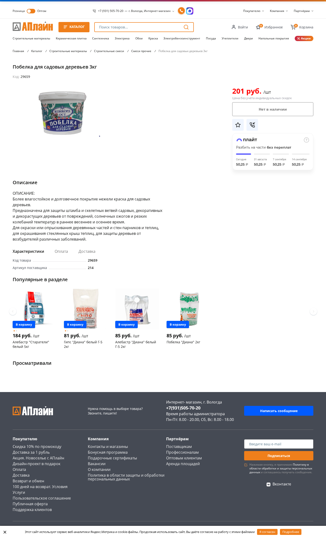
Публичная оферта (30, 503)
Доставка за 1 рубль (31, 452)
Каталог (36, 51)
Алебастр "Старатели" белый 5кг (31, 344)
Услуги (19, 492)
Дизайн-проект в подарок (36, 463)
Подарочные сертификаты (112, 458)
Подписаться (279, 455)
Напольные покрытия (273, 38)
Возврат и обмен (28, 481)
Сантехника (100, 38)
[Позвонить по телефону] (181, 11)
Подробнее (290, 532)
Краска (153, 38)
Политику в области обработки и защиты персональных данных (280, 468)
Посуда (211, 38)
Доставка (87, 251)
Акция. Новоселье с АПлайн (38, 458)
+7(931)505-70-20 (183, 408)
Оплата (61, 251)
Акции (306, 38)
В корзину (24, 324)
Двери (248, 38)
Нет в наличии (273, 109)
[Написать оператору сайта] (189, 11)
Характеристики (28, 251)
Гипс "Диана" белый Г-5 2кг (83, 344)
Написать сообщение (279, 411)
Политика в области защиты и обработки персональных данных (126, 477)
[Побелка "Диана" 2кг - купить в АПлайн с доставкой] (188, 308)
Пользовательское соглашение (42, 498)
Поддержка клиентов (32, 509)
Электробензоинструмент (181, 38)
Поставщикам (179, 446)
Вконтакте (282, 484)
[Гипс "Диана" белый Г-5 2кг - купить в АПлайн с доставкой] (86, 308)
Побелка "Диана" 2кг (183, 342)
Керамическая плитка (71, 38)
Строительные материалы (31, 38)
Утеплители (230, 38)
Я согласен (267, 532)
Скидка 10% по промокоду (37, 446)
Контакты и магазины (108, 446)
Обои (139, 38)
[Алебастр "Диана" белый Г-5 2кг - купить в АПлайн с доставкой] (137, 308)
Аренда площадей (183, 463)
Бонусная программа (108, 452)
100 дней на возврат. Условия (40, 486)
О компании (99, 469)
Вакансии (96, 463)
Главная (18, 51)
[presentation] (12, 311)
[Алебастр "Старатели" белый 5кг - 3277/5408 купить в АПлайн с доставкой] (34, 308)
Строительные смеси (109, 51)
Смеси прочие (141, 51)
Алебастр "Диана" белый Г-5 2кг (135, 344)
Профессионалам (182, 452)
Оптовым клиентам (184, 458)
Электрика (122, 38)
